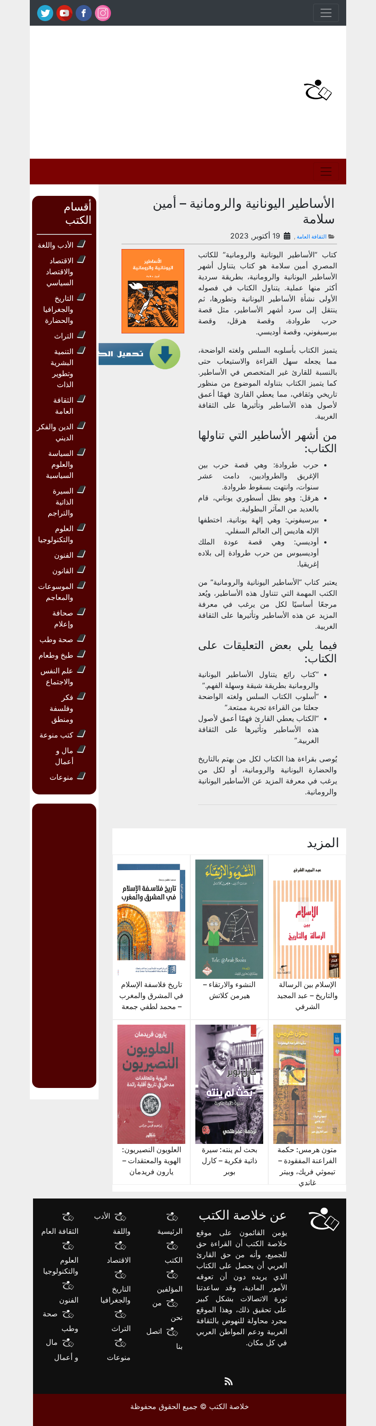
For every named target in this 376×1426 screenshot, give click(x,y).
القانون (62, 570)
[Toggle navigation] (326, 13)
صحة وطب (56, 639)
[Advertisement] (133, 90)
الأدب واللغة (55, 245)
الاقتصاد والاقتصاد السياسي (59, 271)
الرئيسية (169, 1231)
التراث (63, 335)
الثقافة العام (59, 1231)
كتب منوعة (56, 734)
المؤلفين (169, 1288)
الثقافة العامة (311, 236)
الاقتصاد (119, 1260)
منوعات (61, 777)
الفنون (63, 555)
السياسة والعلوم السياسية (59, 464)
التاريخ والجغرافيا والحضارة (58, 309)
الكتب (173, 1260)
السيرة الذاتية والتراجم (60, 501)
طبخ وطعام (56, 655)
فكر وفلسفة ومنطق (61, 708)
